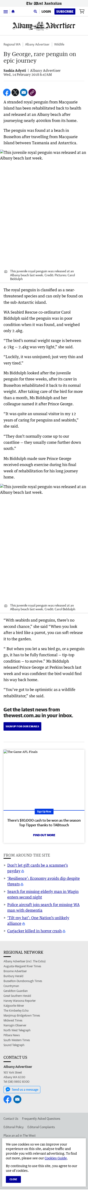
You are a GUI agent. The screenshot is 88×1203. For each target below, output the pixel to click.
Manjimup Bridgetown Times (22, 1015)
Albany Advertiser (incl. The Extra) (25, 961)
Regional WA (12, 44)
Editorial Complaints (41, 1127)
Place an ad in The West (20, 1135)
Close (13, 1179)
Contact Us (11, 1118)
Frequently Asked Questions (41, 1118)
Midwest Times (13, 1020)
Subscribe (64, 11)
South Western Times (17, 1040)
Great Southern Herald (17, 996)
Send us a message (25, 1089)
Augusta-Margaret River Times (22, 966)
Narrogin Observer (15, 1025)
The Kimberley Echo (16, 1010)
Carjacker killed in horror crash (34, 931)
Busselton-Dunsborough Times (23, 981)
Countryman (11, 986)
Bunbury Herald (13, 976)
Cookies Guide (56, 1158)
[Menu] (6, 11)
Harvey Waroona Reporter (20, 1000)
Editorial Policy (14, 1127)
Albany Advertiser (37, 44)
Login (46, 11)
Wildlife (59, 44)
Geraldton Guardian (16, 991)
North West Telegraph (17, 1030)
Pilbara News (12, 1035)
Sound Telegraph (14, 1045)
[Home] (13, 11)
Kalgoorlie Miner (14, 1005)
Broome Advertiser (15, 971)
